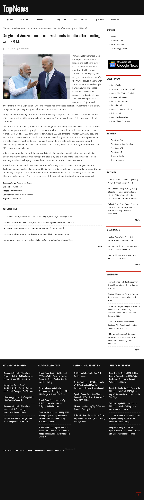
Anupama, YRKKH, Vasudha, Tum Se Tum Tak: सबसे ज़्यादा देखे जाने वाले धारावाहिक (35, 228)
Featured (14, 186)
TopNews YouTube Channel (123, 89)
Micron (23, 194)
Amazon (29, 194)
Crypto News (99, 19)
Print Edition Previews (120, 121)
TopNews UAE (117, 148)
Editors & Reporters (119, 101)
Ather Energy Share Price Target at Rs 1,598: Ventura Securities (19, 399)
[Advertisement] (72, 471)
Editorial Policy (117, 105)
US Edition (115, 19)
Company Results (80, 19)
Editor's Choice (117, 85)
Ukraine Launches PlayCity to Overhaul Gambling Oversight (89, 408)
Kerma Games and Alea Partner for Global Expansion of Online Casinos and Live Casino (123, 285)
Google (16, 194)
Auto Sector (25, 19)
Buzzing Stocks (117, 156)
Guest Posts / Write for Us (122, 109)
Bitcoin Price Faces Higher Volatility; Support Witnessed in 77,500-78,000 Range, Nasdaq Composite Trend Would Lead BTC (54, 432)
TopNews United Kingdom (122, 144)
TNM (20, 186)
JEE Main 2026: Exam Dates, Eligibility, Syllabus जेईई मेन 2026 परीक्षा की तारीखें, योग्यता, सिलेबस (39, 240)
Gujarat (18, 198)
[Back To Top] (138, 495)
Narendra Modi (16, 190)
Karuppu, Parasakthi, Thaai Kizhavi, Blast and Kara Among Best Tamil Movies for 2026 (39, 222)
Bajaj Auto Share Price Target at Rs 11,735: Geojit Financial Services (18, 420)
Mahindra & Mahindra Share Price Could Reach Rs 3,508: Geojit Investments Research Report (17, 409)
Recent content (117, 160)
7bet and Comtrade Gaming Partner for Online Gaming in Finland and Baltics (123, 297)
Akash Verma (10, 49)
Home (6, 28)
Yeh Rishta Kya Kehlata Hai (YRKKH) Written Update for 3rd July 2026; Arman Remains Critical (123, 406)
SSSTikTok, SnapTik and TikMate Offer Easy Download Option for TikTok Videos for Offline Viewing (124, 418)
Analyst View (8, 19)
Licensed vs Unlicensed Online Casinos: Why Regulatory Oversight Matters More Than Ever (122, 324)
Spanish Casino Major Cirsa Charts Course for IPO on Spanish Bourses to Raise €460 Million (89, 397)
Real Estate (41, 19)
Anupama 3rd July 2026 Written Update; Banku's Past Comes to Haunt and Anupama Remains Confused (124, 430)
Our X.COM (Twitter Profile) (122, 93)
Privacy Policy (116, 113)
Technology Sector (24, 183)
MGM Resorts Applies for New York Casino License (87, 375)
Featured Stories (118, 44)
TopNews (15, 8)
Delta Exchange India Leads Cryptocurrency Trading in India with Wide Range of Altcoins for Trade (53, 391)
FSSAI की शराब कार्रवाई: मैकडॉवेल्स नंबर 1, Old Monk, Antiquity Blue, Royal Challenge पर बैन (38, 216)
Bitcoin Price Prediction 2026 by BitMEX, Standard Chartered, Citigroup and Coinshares (52, 403)
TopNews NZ (116, 152)
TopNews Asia (117, 140)
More (100, 246)
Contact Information (119, 97)
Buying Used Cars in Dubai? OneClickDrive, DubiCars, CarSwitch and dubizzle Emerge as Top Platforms (19, 388)
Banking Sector (59, 19)
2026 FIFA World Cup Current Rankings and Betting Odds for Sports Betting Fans (37, 234)
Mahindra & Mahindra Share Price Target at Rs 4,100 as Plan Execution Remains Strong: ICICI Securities (18, 376)
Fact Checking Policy (119, 117)
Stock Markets (117, 40)
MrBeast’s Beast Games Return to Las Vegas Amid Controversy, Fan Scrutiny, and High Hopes (89, 418)
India (13, 198)
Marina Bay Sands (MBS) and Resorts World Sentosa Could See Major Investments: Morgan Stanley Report (89, 385)
